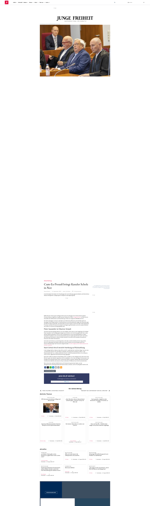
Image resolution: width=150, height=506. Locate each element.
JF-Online (42, 416)
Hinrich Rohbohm (73, 440)
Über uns (41, 2)
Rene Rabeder (43, 474)
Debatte (25, 2)
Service (47, 2)
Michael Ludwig (42, 440)
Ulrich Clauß (67, 471)
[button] (115, 2)
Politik (14, 2)
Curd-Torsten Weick (44, 460)
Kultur (36, 2)
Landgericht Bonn (77, 317)
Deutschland (47, 291)
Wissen (30, 2)
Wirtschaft (20, 2)
